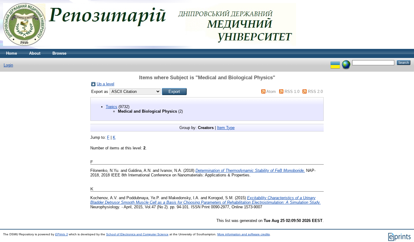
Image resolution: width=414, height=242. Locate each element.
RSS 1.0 (292, 91)
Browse (59, 53)
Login (8, 65)
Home (11, 53)
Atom (271, 91)
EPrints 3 (61, 234)
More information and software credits (243, 234)
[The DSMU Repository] (149, 47)
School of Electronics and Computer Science (137, 234)
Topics (111, 106)
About (34, 53)
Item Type (226, 127)
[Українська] (335, 62)
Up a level (105, 84)
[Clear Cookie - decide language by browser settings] (346, 62)
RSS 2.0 (315, 91)
